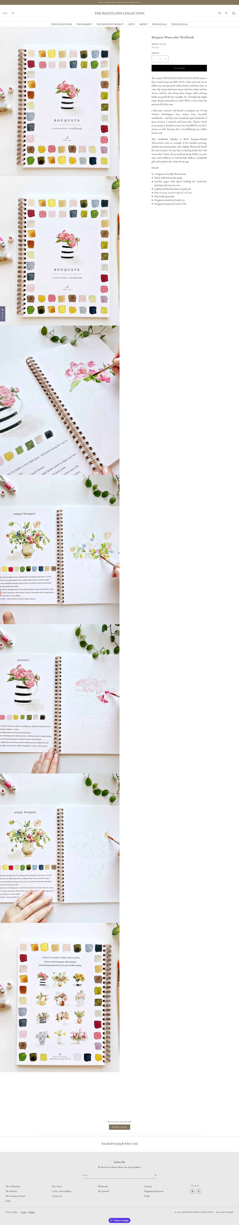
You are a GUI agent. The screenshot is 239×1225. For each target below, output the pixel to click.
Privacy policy (12, 1212)
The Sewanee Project (110, 24)
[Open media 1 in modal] (59, 101)
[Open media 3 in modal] (59, 400)
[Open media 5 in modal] (59, 698)
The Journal (179, 24)
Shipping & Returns (153, 1191)
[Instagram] (192, 1191)
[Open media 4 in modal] (59, 549)
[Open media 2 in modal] (59, 251)
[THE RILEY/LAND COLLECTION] (119, 13)
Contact (148, 1186)
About (143, 24)
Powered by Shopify (224, 1212)
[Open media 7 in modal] (59, 997)
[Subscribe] (153, 1175)
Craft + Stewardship (61, 1191)
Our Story (57, 1186)
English (31, 1212)
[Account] (226, 13)
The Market (84, 24)
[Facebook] (199, 1191)
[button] (219, 13)
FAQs (147, 1195)
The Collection (61, 24)
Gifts (131, 24)
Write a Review (122, 1128)
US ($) (5, 13)
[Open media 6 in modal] (59, 848)
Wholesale (159, 24)
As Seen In (57, 1195)
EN (13, 13)
